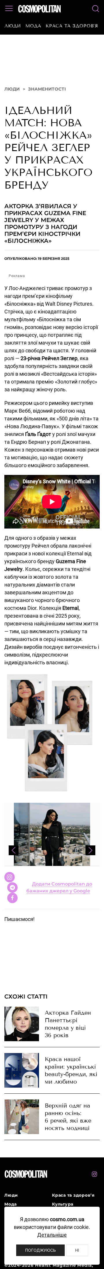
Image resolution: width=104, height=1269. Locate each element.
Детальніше (52, 1235)
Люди (12, 26)
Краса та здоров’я (72, 26)
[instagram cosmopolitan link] (94, 1184)
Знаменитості (47, 98)
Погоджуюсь (40, 1250)
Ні (77, 1250)
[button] (9, 8)
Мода (33, 26)
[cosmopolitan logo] (39, 8)
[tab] (42, 912)
